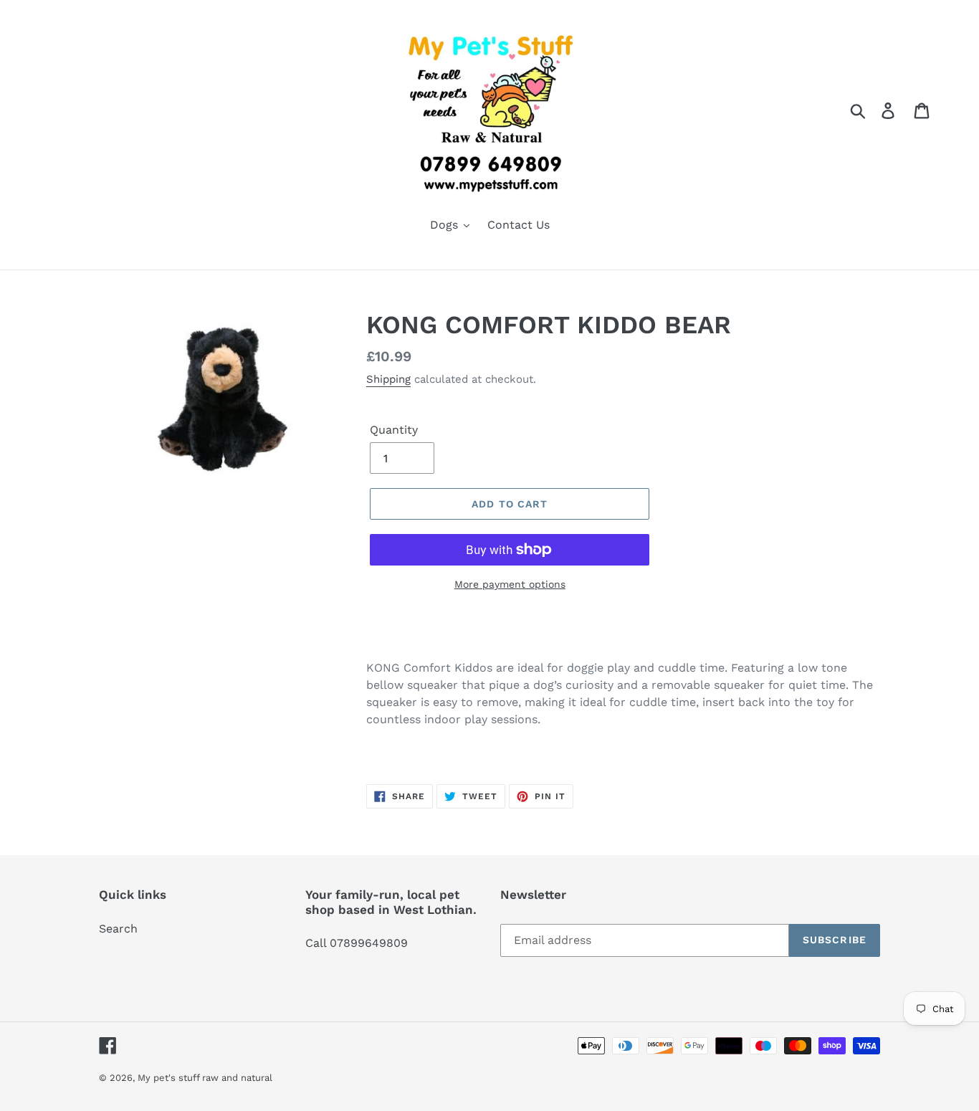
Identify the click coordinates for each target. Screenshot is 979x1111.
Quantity (394, 430)
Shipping (388, 379)
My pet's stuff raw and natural (205, 1077)
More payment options (509, 584)
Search (118, 928)
